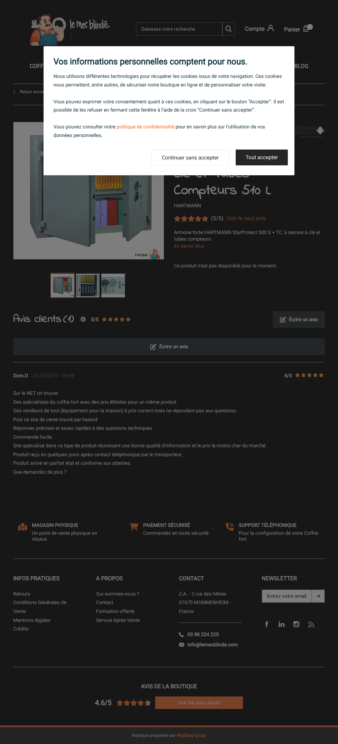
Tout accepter (262, 157)
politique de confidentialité (145, 127)
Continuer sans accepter (190, 157)
